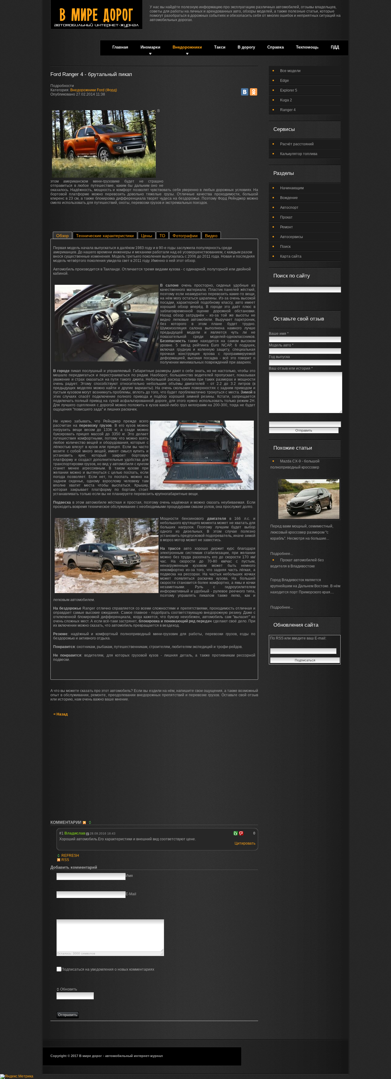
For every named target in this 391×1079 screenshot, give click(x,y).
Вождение (289, 198)
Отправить (67, 1015)
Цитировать (245, 843)
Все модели (290, 71)
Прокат (286, 217)
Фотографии (185, 235)
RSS (65, 860)
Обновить (68, 989)
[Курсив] (67, 912)
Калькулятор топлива (298, 154)
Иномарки (150, 47)
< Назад (60, 714)
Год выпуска (279, 357)
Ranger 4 (288, 110)
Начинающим (292, 188)
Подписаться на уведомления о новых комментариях (107, 969)
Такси (219, 47)
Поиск (285, 246)
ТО (162, 235)
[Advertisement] (212, 147)
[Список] (105, 912)
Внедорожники (187, 47)
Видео (211, 235)
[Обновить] (91, 822)
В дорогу (246, 47)
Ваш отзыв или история (291, 368)
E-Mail (131, 894)
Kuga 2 (286, 100)
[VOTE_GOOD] (235, 833)
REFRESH (70, 855)
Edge (284, 80)
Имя (129, 876)
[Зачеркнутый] (82, 912)
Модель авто (281, 345)
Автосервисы (291, 237)
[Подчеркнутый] (75, 912)
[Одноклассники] (253, 92)
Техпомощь (307, 47)
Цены (146, 235)
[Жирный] (60, 912)
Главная (120, 47)
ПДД (335, 47)
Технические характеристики (105, 235)
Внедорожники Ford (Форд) (93, 90)
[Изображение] (90, 912)
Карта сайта (290, 256)
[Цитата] (98, 912)
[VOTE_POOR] (241, 833)
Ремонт (286, 227)
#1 (61, 833)
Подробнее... (281, 554)
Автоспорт (289, 207)
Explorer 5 (288, 90)
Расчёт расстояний (297, 144)
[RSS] (85, 822)
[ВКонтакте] (244, 92)
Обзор (62, 235)
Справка (275, 47)
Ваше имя (279, 333)
